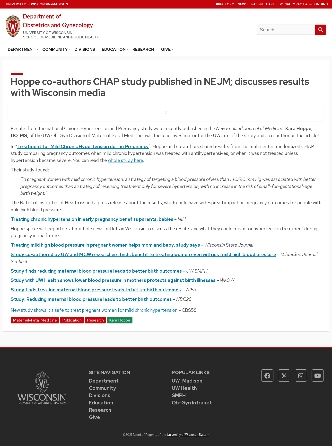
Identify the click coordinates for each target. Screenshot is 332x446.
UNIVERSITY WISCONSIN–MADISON (37, 4)
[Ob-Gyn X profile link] (284, 375)
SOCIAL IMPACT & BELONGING (303, 4)
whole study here (125, 160)
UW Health (184, 388)
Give (166, 49)
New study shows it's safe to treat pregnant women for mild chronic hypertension (94, 310)
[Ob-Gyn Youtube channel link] (318, 375)
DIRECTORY (224, 4)
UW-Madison (187, 381)
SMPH (179, 395)
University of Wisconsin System (188, 435)
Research (143, 49)
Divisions (85, 49)
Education (114, 49)
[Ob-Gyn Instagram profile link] (301, 375)
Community (55, 49)
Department (21, 49)
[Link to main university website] (41, 387)
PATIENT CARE (263, 4)
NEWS (242, 4)
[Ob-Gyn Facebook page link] (267, 375)
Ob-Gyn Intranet (192, 403)
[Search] (320, 30)
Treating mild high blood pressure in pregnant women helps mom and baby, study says (105, 245)
